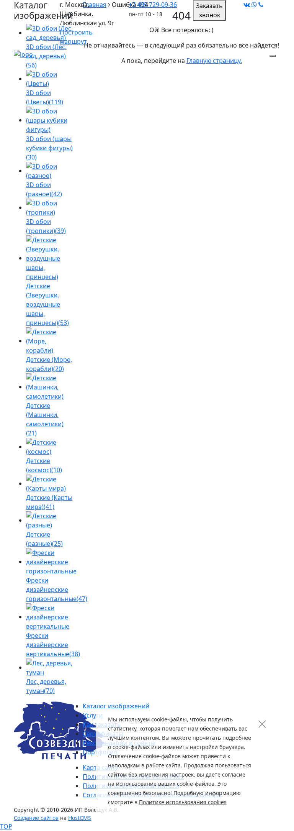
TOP (6, 826)
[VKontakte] (246, 4)
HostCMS (79, 817)
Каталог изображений (116, 706)
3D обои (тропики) (46, 226)
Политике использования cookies (183, 802)
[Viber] (260, 4)
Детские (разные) (44, 539)
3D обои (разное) (44, 189)
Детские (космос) (44, 465)
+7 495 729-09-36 (153, 4)
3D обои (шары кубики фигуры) (49, 148)
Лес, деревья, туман (46, 686)
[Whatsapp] (254, 4)
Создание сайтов (36, 817)
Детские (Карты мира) (49, 502)
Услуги (93, 715)
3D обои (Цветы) (44, 97)
